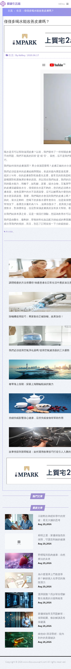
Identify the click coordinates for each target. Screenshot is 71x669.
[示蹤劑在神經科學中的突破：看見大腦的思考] (19, 522)
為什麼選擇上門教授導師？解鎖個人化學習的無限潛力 (51, 578)
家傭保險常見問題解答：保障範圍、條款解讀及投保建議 (51, 617)
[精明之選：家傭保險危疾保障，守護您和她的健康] (19, 541)
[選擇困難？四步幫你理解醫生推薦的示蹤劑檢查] (19, 600)
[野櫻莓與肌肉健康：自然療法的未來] (19, 561)
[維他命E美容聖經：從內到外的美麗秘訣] (19, 640)
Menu (61, 3)
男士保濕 (9, 232)
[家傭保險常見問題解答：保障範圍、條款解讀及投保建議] (19, 619)
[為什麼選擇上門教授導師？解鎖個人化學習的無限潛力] (19, 580)
